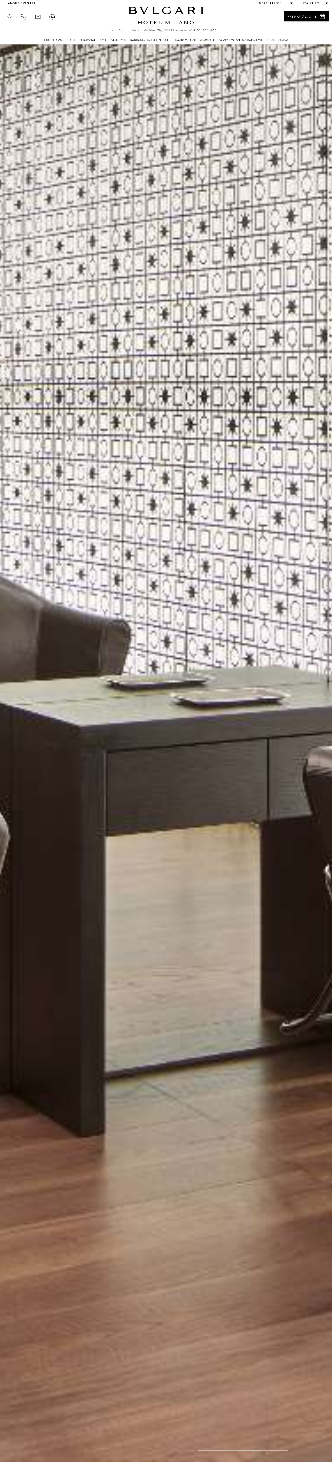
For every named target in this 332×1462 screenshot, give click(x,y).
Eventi (124, 40)
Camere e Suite (66, 40)
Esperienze (154, 40)
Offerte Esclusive (176, 40)
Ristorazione (88, 40)
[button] (274, 3)
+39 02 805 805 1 (204, 30)
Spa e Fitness (109, 40)
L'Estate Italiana (277, 40)
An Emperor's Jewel (250, 40)
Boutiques (137, 40)
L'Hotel (49, 40)
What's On (226, 40)
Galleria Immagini (203, 40)
